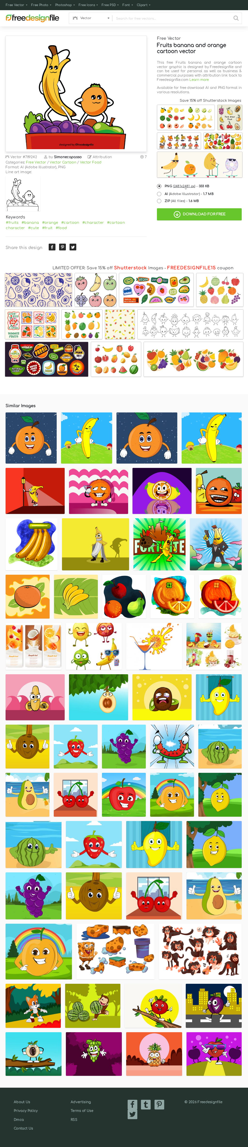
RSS (74, 1120)
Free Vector (15, 5)
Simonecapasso (68, 157)
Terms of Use (82, 1111)
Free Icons (87, 5)
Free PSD (109, 5)
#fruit (47, 228)
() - (187, 186)
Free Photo (39, 5)
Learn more (199, 80)
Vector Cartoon (63, 162)
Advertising (81, 1102)
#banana (30, 223)
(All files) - (182, 201)
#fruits (12, 223)
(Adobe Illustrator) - (189, 194)
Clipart (142, 5)
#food (61, 228)
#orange (50, 223)
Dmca (19, 1120)
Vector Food (91, 162)
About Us (22, 1102)
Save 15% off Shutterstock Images (210, 100)
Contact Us (23, 1128)
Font (126, 5)
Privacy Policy (26, 1111)
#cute (33, 228)
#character (93, 223)
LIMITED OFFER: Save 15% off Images (108, 268)
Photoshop (63, 5)
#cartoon (70, 223)
